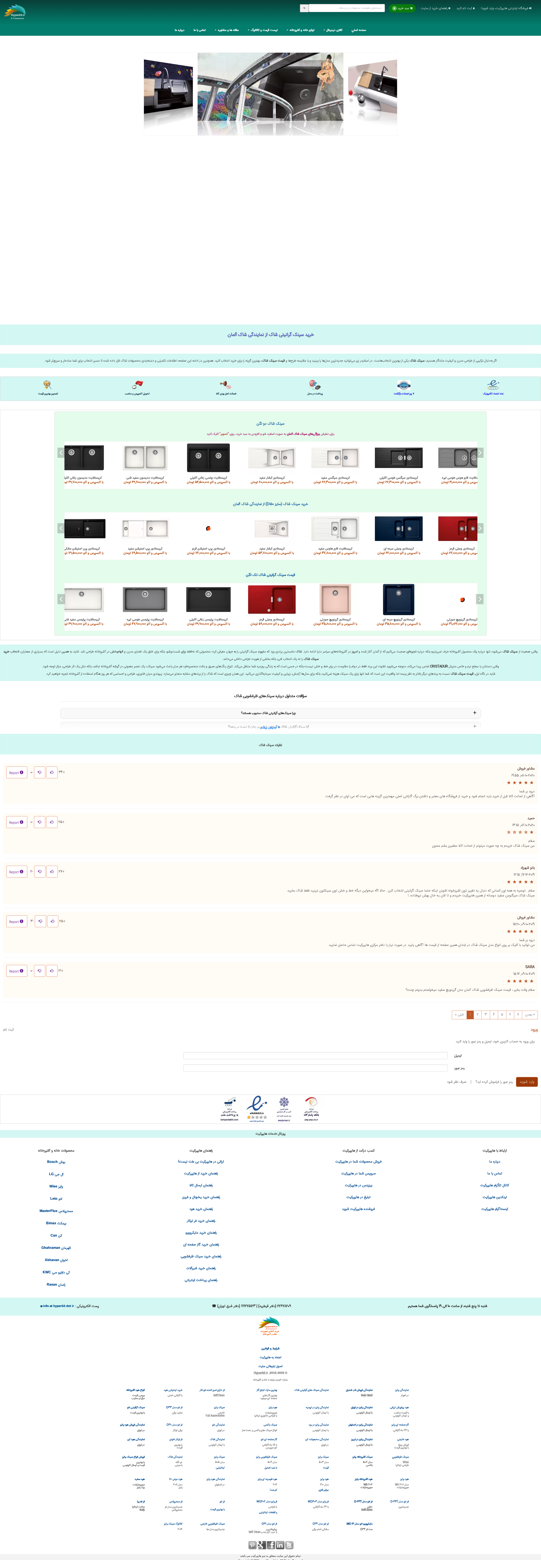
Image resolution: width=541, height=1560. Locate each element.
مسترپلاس (56, 1211)
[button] (270, 726)
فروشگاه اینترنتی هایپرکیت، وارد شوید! (505, 8)
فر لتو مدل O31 (263, 1528)
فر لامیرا (138, 1505)
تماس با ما (200, 30)
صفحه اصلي (359, 30)
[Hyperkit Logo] (270, 1326)
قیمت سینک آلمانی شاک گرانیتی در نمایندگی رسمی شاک (270, 86)
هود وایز (265, 1411)
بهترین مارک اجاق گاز (267, 1394)
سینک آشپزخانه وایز (362, 1461)
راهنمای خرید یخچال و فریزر (201, 1197)
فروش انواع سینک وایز (133, 1461)
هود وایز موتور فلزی (324, 1484)
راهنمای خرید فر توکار (201, 1221)
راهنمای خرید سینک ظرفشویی (201, 1256)
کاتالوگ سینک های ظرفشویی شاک (81, 529)
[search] (304, 8)
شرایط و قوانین (271, 1348)
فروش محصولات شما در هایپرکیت (358, 1161)
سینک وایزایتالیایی (219, 1462)
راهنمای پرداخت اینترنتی (201, 1280)
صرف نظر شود (456, 1082)
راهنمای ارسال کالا (201, 1185)
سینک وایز (215, 1411)
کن (56, 1235)
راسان (56, 1285)
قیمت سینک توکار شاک (81, 599)
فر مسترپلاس (173, 1505)
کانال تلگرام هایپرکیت (494, 1185)
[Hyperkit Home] (15, 14)
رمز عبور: (459, 1068)
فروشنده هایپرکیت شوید (358, 1209)
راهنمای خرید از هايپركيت (201, 1173)
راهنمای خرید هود (201, 1209)
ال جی (56, 1174)
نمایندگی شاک (175, 1461)
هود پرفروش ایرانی (399, 1411)
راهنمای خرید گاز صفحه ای (201, 1244)
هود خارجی (401, 1443)
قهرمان (56, 1248)
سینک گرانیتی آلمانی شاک (81, 458)
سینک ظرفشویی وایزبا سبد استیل (266, 1462)
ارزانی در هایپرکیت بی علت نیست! (201, 1161)
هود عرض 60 (175, 1483)
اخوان (56, 1260)
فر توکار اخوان (175, 1443)
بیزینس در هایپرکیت (358, 1185)
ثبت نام (8, 1029)
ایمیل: (458, 1055)
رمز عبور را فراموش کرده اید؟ (494, 1082)
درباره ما (179, 30)
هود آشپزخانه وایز (363, 1483)
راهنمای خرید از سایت (434, 8)
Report (14, 773)
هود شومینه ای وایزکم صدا (267, 1484)
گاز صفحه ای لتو (269, 1443)
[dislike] (39, 772)
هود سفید (139, 1483)
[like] (51, 772)
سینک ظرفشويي (400, 1461)
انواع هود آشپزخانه (135, 1394)
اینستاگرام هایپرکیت (494, 1209)
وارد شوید (527, 1082)
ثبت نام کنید (464, 8)
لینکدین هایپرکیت (495, 1197)
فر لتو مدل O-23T (363, 1505)
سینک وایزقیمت (323, 1462)
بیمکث (56, 1223)
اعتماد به (270, 1357)
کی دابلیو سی (56, 1272)
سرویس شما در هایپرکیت (358, 1173)
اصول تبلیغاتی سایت (270, 1366)
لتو (56, 1199)
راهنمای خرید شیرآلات (201, 1268)
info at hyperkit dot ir (58, 1306)
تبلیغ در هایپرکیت (358, 1197)
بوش (56, 1162)
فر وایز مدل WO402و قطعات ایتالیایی (267, 1507)
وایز (56, 1186)
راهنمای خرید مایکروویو (201, 1232)
